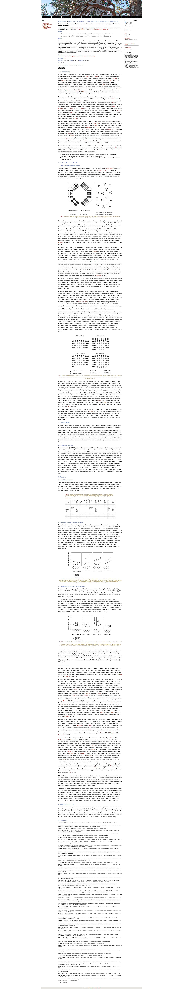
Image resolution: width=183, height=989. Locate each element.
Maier (70, 699)
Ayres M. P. (66, 28)
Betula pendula (72, 56)
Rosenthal (114, 98)
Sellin (99, 400)
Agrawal (77, 91)
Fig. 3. (62, 579)
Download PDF (80, 65)
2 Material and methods (47, 24)
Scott (63, 759)
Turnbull (98, 127)
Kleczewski (61, 734)
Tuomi (96, 125)
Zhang (71, 108)
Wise (83, 91)
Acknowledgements (47, 27)
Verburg (68, 139)
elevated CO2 (79, 56)
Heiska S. (76, 28)
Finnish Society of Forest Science (94, 987)
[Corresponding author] (67, 21)
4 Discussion (45, 26)
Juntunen (94, 251)
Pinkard (115, 78)
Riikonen (81, 108)
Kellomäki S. (91, 28)
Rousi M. (86, 28)
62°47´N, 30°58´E (102, 170)
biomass (67, 56)
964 (73, 18)
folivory (93, 56)
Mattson (109, 88)
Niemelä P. (71, 28)
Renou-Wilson (67, 676)
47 (65, 18)
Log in (126, 33)
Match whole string (129, 24)
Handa (119, 110)
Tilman (93, 749)
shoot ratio (62, 56)
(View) (64, 58)
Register (126, 29)
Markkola (96, 123)
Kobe (93, 745)
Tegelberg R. (81, 28)
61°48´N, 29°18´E (109, 168)
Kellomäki (102, 228)
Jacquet (63, 80)
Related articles (128, 47)
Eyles (80, 100)
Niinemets (60, 108)
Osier (118, 88)
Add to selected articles (117, 18)
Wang (69, 406)
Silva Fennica (61, 18)
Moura (120, 674)
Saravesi (74, 701)
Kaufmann (89, 729)
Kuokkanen (61, 739)
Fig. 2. (59, 375)
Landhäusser (79, 90)
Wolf (87, 76)
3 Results (44, 25)
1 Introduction (46, 23)
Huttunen (72, 112)
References (45, 28)
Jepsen (96, 76)
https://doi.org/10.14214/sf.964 (101, 29)
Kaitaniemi (114, 702)
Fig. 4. (60, 641)
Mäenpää (99, 693)
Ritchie (109, 80)
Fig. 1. (61, 216)
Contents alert (127, 38)
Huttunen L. (60, 28)
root (59, 56)
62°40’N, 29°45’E (82, 301)
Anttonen (113, 106)
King (110, 765)
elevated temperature (86, 56)
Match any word (129, 22)
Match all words (129, 23)
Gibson (71, 772)
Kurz (104, 84)
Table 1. (67, 494)
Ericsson (112, 737)
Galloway (88, 137)
